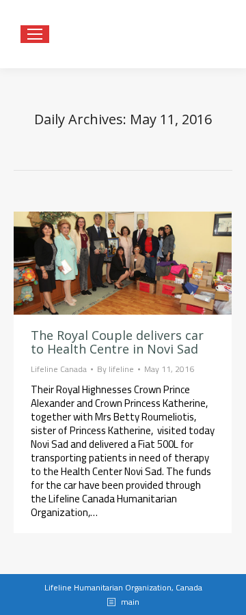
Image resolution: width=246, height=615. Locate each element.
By (115, 369)
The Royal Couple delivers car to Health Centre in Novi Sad (117, 342)
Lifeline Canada (59, 369)
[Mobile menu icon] (34, 34)
